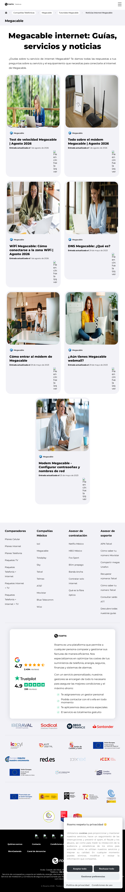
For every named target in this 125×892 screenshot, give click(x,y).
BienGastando (14, 851)
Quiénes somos (15, 844)
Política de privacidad (77, 885)
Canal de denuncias (36, 851)
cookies (83, 833)
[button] (33, 125)
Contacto (36, 844)
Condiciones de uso (102, 885)
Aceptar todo (80, 869)
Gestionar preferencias (93, 876)
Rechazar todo (106, 869)
